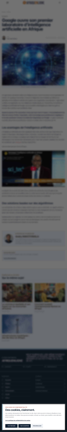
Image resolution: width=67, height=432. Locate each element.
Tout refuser (11, 425)
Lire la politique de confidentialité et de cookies (17, 420)
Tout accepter (24, 425)
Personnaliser (37, 425)
